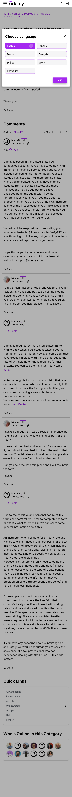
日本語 (10, 62)
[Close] (65, 36)
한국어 (42, 62)
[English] (16, 3)
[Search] (61, 3)
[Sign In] (67, 3)
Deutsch (11, 54)
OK (60, 80)
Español (43, 45)
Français (43, 54)
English (11, 45)
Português (12, 70)
